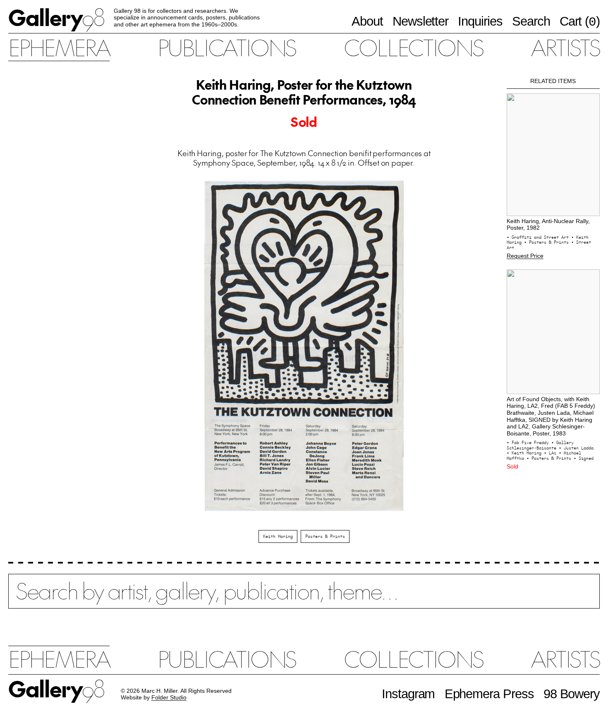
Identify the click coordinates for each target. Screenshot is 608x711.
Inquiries (480, 21)
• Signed (584, 458)
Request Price (525, 256)
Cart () (580, 21)
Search (531, 21)
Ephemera (59, 47)
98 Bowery (571, 694)
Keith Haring (278, 536)
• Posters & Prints (547, 242)
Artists (565, 47)
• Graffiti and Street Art (539, 237)
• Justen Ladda (576, 448)
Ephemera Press (489, 694)
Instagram (408, 694)
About (367, 21)
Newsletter (420, 21)
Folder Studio (169, 697)
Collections (413, 47)
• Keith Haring (525, 453)
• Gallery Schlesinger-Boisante (540, 445)
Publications (227, 47)
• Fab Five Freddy (529, 442)
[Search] (304, 597)
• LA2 (551, 453)
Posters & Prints (325, 536)
